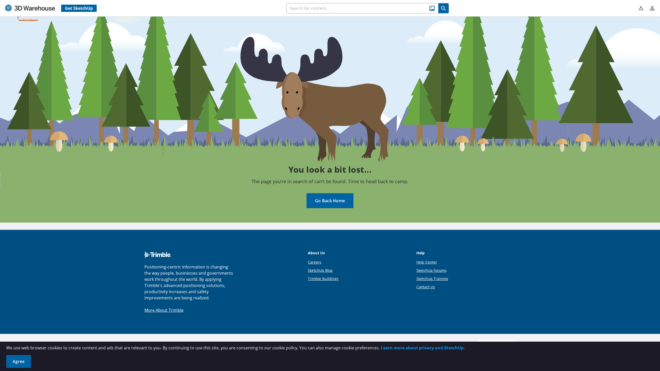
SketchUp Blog (320, 270)
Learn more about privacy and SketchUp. (423, 348)
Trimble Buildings (323, 278)
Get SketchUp (79, 8)
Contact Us (425, 286)
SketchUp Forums (431, 270)
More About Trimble (164, 310)
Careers (314, 262)
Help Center (426, 262)
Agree (18, 361)
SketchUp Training (432, 278)
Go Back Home (330, 201)
